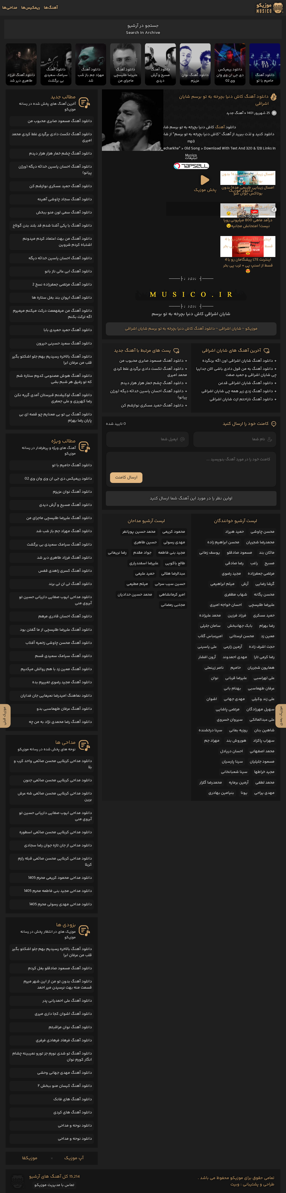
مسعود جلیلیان (262, 762)
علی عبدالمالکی (262, 720)
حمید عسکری (264, 616)
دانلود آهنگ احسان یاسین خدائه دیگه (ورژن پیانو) (55, 170)
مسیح (269, 563)
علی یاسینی (207, 647)
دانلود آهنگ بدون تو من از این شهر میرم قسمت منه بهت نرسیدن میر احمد (57, 984)
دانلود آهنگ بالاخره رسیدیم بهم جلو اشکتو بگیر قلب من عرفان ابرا (52, 360)
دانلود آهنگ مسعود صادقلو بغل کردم (60, 968)
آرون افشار (207, 657)
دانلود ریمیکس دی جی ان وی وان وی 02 (58, 479)
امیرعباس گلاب (210, 636)
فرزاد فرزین (237, 616)
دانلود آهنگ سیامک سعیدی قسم (63, 656)
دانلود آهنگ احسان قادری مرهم (65, 616)
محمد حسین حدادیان (135, 595)
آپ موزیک (74, 1158)
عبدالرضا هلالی (173, 574)
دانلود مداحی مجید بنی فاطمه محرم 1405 (58, 891)
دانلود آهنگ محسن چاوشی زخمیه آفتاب (58, 643)
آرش (245, 584)
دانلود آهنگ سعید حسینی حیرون (64, 343)
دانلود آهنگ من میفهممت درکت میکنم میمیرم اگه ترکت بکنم (52, 314)
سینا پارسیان (232, 762)
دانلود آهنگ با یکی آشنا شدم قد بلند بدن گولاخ (52, 226)
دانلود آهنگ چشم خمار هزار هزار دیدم (152, 383)
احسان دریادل (231, 751)
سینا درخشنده (210, 730)
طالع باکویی (175, 563)
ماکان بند (267, 553)
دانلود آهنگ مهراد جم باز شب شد (64, 531)
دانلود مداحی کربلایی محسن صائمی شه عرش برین (55, 796)
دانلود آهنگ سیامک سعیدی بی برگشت (59, 545)
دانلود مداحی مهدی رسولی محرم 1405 (60, 904)
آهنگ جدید (234, 113)
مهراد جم (212, 741)
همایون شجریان (261, 668)
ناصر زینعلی (214, 668)
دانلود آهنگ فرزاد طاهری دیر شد (64, 558)
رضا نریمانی (117, 553)
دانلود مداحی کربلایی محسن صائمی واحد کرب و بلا (53, 764)
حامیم (235, 668)
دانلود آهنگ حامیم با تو (72, 465)
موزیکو (251, 329)
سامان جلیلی (210, 626)
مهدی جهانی (234, 699)
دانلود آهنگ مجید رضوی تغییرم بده (62, 682)
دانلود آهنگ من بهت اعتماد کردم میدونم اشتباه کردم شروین (57, 242)
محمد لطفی (265, 783)
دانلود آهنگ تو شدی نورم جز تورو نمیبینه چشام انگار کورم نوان (52, 1057)
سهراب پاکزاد (264, 741)
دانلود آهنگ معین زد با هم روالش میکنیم (56, 669)
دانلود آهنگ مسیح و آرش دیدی (65, 505)
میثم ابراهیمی (222, 584)
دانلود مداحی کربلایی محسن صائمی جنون (57, 780)
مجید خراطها (264, 772)
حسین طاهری (145, 542)
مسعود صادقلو (239, 553)
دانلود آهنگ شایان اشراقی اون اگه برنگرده (237, 361)
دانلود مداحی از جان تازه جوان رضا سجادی (58, 845)
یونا (244, 793)
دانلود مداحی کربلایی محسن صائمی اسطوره (55, 832)
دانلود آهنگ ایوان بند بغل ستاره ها (62, 298)
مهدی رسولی (174, 542)
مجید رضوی (231, 574)
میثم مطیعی (137, 584)
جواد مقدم (142, 553)
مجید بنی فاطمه (171, 553)
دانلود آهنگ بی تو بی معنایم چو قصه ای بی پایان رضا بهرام (55, 417)
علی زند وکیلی (263, 699)
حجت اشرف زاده (262, 647)
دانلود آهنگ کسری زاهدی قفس (65, 571)
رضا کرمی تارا (264, 657)
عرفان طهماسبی (261, 688)
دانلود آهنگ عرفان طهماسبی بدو (64, 709)
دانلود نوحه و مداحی (75, 1126)
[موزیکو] (270, 7)
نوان (214, 678)
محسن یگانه (264, 595)
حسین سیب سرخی (170, 584)
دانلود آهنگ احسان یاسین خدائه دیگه (60, 258)
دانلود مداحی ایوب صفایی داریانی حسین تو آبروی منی (55, 600)
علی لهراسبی (264, 678)
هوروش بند (236, 741)
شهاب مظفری (235, 595)
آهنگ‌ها (51, 8)
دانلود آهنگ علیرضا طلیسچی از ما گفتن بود (56, 630)
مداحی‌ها (9, 8)
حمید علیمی (144, 574)
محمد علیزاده (210, 616)
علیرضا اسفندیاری (143, 563)
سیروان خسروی (230, 720)
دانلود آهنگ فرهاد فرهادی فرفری (64, 1040)
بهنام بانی (232, 688)
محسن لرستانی (241, 636)
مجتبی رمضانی (173, 605)
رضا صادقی (234, 563)
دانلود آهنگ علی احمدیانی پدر (67, 1001)
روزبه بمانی (238, 730)
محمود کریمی (173, 532)
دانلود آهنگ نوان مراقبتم (70, 1027)
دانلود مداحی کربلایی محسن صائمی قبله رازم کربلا (55, 862)
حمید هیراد (234, 532)
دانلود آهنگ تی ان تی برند (70, 584)
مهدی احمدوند (235, 657)
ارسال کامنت (126, 477)
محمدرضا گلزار (210, 783)
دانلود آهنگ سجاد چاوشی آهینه (64, 199)
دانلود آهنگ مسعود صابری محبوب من (151, 361)
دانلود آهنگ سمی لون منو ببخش (64, 212)
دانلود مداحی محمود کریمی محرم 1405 (60, 878)
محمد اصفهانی (262, 751)
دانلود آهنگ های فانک (72, 1099)
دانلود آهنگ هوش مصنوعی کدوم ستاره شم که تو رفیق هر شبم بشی (54, 379)
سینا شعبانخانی (234, 772)
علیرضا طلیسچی (262, 605)
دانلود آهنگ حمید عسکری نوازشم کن (152, 406)
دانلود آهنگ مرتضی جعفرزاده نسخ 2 (62, 285)
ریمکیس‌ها (30, 8)
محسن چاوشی (263, 532)
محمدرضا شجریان (260, 542)
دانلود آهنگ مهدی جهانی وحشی (64, 1073)
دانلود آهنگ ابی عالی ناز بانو (68, 271)
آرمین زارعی (232, 647)
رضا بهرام (267, 626)
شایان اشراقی (230, 329)
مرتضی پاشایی (228, 709)
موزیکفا (29, 1158)
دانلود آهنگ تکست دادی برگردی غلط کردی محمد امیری (52, 137)
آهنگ (220, 127)
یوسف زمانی (209, 553)
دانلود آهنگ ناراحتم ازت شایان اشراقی (241, 399)
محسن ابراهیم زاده (223, 542)
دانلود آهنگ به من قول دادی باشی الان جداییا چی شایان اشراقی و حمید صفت (236, 372)
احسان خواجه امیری (226, 605)
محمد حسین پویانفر (139, 532)
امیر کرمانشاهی (172, 595)
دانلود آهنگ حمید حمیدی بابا (68, 330)
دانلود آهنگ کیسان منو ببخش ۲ (65, 1086)
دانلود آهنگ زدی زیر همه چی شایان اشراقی (237, 391)
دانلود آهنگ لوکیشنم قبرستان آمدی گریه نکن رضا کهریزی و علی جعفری (53, 398)
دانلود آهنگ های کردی (72, 1112)
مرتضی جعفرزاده (261, 574)
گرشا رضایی (265, 584)
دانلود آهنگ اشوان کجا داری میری (63, 1014)
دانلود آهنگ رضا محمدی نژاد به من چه (60, 722)
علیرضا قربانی (236, 678)
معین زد (268, 636)
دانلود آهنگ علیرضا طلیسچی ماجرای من (59, 518)
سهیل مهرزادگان (260, 709)
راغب (254, 563)
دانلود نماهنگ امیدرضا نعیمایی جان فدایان (56, 696)
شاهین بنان (264, 730)
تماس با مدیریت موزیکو (54, 1185)
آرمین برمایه (239, 783)
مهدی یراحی (264, 793)
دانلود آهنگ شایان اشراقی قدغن (245, 383)
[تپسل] (191, 166)
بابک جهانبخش (239, 626)
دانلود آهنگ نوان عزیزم (72, 492)
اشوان (211, 699)
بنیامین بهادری (221, 793)
